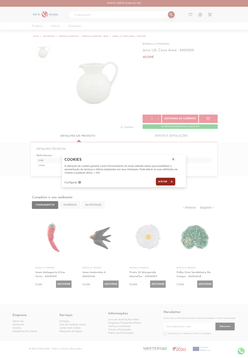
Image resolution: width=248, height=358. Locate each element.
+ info (97, 172)
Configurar (72, 182)
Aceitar (165, 181)
